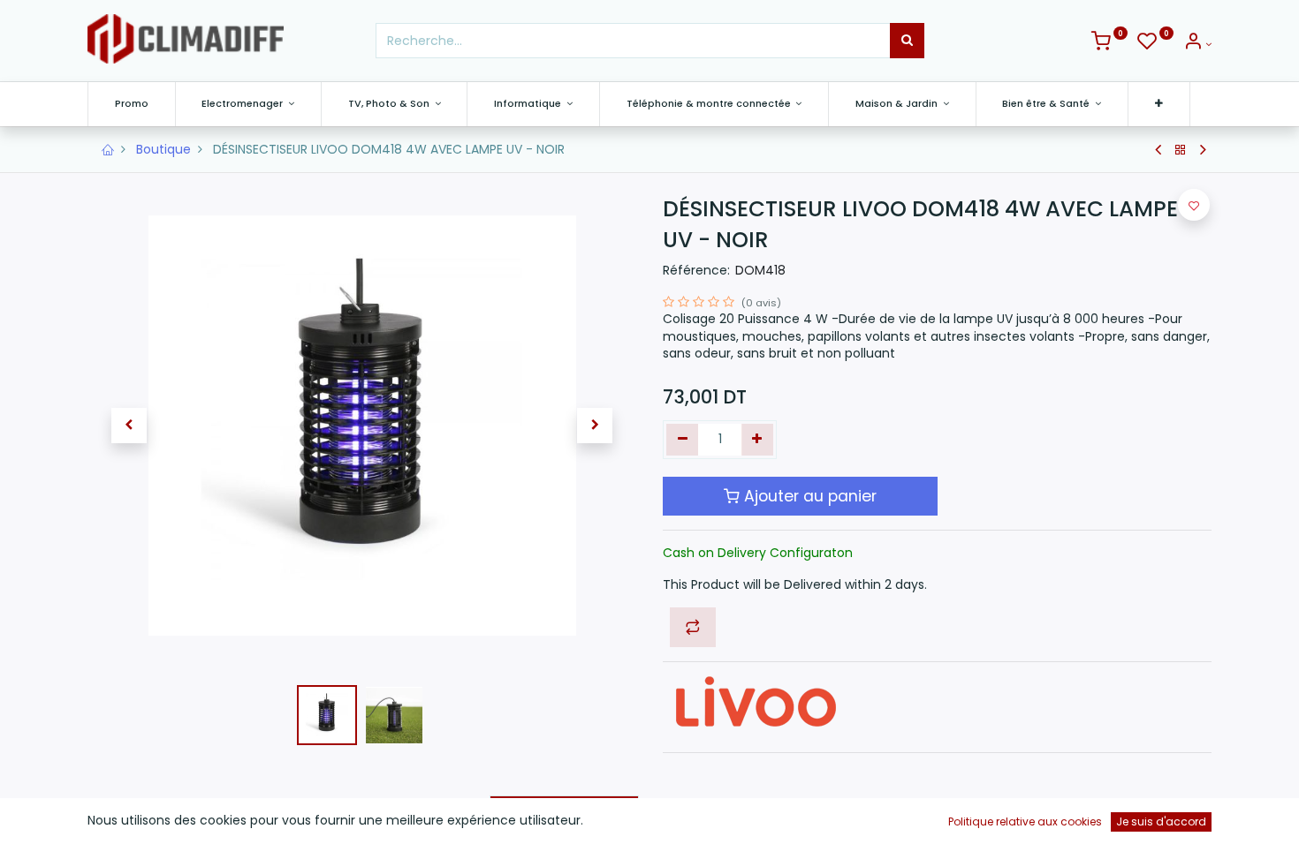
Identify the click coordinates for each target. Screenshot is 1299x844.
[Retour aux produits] (1180, 150)
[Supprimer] (682, 440)
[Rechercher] (907, 40)
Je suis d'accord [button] (1161, 821)
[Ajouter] (757, 440)
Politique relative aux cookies (1025, 821)
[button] (1158, 103)
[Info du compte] (1197, 44)
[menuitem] (131, 103)
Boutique (163, 149)
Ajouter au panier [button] (808, 496)
